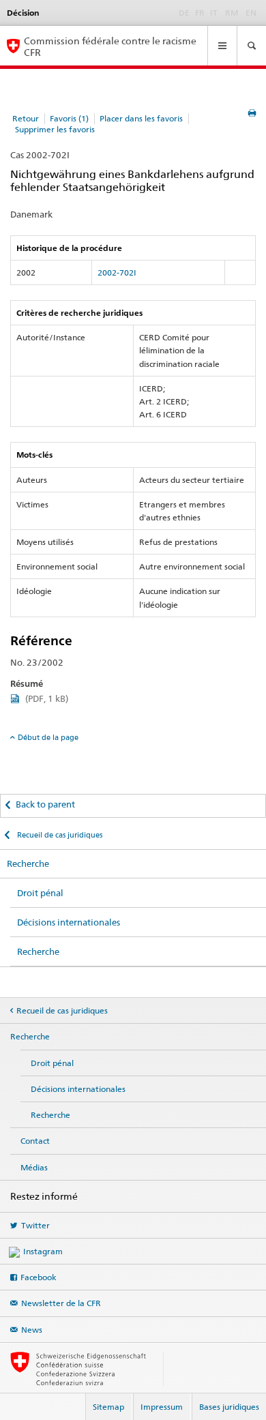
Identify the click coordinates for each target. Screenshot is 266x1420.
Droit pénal (40, 892)
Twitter (35, 1225)
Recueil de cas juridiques (58, 835)
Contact (35, 1141)
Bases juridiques (229, 1407)
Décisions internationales (68, 922)
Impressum (162, 1407)
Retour (25, 118)
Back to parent (45, 804)
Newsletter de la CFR (61, 1303)
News (31, 1330)
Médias (34, 1167)
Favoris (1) (69, 118)
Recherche (28, 863)
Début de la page (48, 737)
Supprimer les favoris (55, 129)
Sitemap (108, 1407)
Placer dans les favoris (141, 118)
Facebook (38, 1277)
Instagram (43, 1251)
